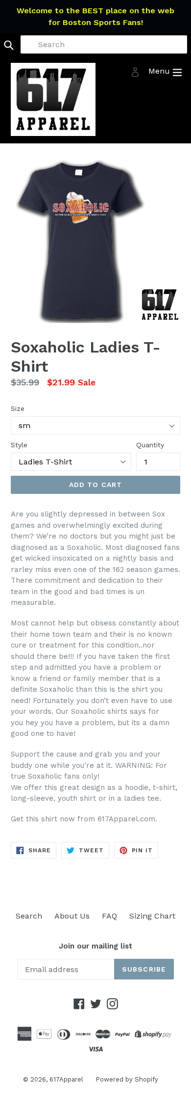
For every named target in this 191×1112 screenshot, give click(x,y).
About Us (72, 916)
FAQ (109, 916)
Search (29, 916)
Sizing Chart (152, 916)
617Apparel (66, 1079)
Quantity (150, 445)
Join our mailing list (95, 946)
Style (19, 445)
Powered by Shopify (127, 1079)
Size (17, 408)
